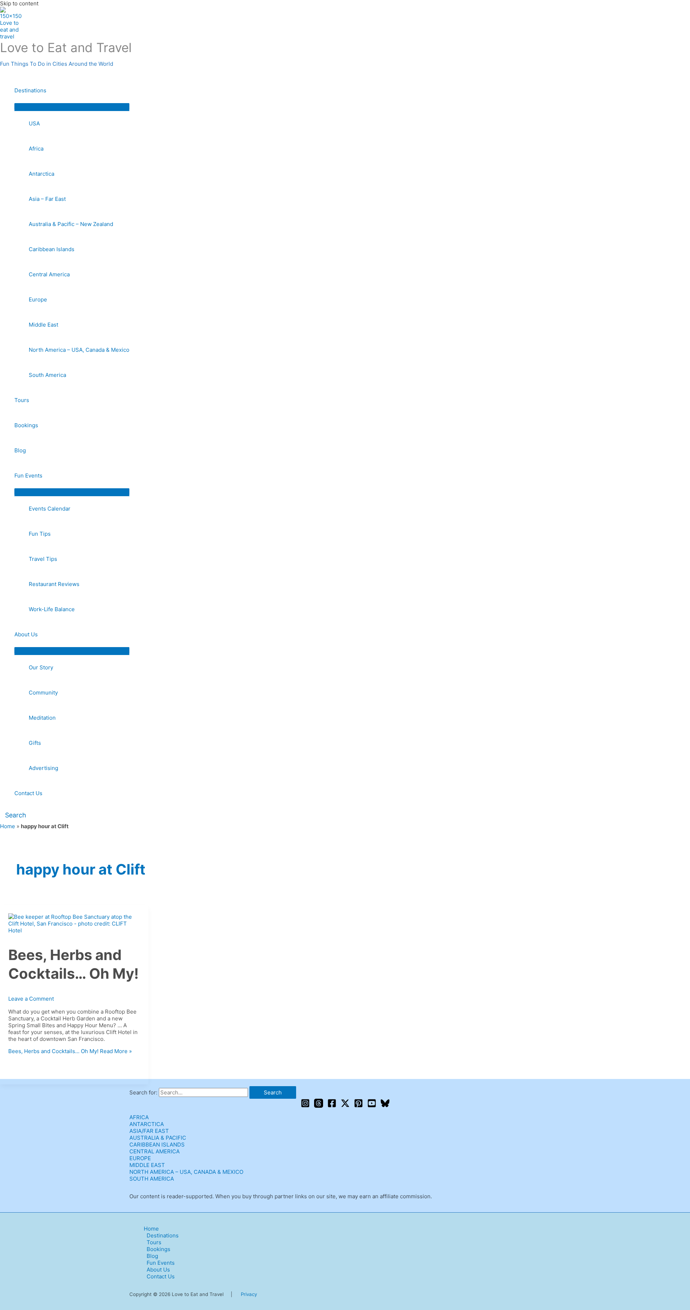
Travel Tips (43, 558)
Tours (21, 400)
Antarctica (41, 173)
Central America (49, 274)
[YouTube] (371, 1105)
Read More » (70, 1051)
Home (7, 826)
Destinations (30, 90)
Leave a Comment (31, 998)
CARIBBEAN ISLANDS (157, 1144)
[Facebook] (331, 1105)
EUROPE (140, 1158)
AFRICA (139, 1117)
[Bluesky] (385, 1105)
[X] (345, 1105)
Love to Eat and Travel (66, 47)
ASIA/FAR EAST (149, 1130)
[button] (13, 815)
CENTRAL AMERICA (154, 1151)
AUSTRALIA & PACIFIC (157, 1137)
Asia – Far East (47, 198)
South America (47, 375)
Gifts (35, 742)
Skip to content (19, 3)
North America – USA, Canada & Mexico (79, 349)
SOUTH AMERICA (151, 1178)
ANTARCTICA (146, 1124)
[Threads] (318, 1105)
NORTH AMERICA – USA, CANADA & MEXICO (186, 1171)
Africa (36, 148)
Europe (38, 299)
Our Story (41, 667)
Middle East (43, 324)
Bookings (26, 425)
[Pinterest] (358, 1105)
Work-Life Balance (52, 609)
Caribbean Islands (51, 249)
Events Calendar (49, 508)
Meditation (42, 717)
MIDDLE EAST (147, 1165)
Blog (20, 450)
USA (34, 123)
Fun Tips (40, 533)
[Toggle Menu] (71, 106)
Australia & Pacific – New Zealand (71, 224)
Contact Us (28, 793)
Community (43, 692)
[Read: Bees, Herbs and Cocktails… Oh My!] (74, 930)
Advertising (43, 768)
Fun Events (28, 475)
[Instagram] (305, 1105)
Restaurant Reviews (54, 584)
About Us (26, 634)
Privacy (249, 1294)
